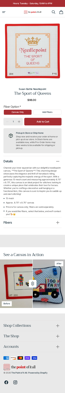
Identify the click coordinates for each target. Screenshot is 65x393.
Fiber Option (12, 106)
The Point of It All (19, 372)
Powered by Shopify (37, 372)
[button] (4, 12)
